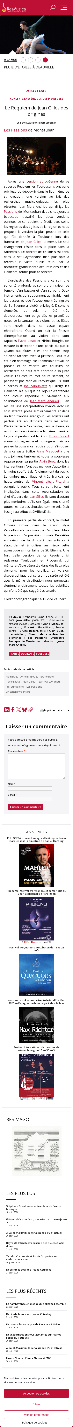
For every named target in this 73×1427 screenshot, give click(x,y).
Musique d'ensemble (49, 98)
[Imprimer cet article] (42, 710)
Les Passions (15, 130)
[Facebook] (13, 710)
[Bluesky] (24, 710)
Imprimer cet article (56, 710)
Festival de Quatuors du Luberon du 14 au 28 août (36, 949)
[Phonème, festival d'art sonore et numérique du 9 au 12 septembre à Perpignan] (36, 920)
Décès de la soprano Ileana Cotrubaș (28, 1314)
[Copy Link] (30, 710)
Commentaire (16, 751)
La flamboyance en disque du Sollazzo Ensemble (36, 1304)
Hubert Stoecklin (47, 122)
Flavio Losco (27, 341)
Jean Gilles (33, 242)
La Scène (29, 98)
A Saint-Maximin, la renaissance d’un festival (34, 1348)
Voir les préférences (36, 1414)
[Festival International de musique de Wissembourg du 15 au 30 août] (36, 1077)
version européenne (42, 181)
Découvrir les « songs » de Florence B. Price (33, 1324)
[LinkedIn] (7, 710)
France (14, 653)
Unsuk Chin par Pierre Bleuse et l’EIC (28, 1358)
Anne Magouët (48, 451)
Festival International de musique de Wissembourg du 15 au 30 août (36, 1049)
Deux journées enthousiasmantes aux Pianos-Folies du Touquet (34, 1336)
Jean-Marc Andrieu (44, 401)
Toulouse (42, 653)
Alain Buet (47, 461)
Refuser (37, 1404)
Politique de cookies (34, 1422)
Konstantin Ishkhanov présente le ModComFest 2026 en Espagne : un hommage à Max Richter (36, 1002)
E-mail (12, 794)
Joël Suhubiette (35, 386)
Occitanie (27, 653)
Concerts (16, 98)
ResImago (17, 1119)
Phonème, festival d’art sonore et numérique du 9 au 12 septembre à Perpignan (36, 892)
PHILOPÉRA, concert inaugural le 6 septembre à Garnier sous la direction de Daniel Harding (36, 839)
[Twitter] (18, 710)
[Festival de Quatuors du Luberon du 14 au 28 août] (36, 975)
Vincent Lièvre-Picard (48, 481)
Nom (11, 784)
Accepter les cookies (36, 1393)
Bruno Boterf (59, 436)
